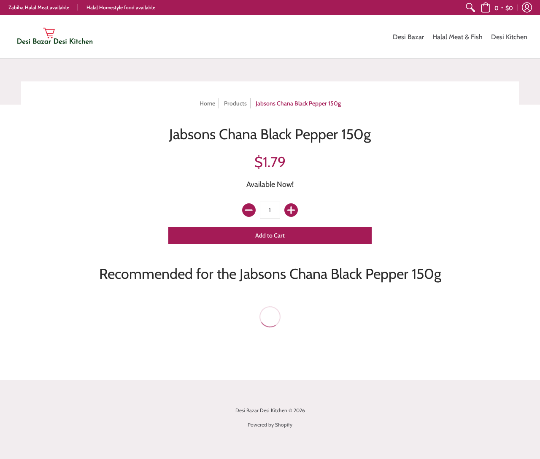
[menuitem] (470, 7)
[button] (497, 7)
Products (235, 103)
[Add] (291, 210)
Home (207, 103)
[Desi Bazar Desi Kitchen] (54, 36)
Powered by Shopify (270, 424)
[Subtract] (249, 210)
